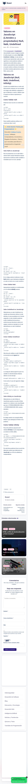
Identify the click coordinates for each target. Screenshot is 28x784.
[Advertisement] (14, 213)
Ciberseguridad (9, 693)
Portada (3, 8)
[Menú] (25, 3)
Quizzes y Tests (10, 721)
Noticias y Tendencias (11, 717)
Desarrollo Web (9, 709)
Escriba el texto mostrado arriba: (12, 642)
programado (10, 51)
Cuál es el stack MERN (10, 552)
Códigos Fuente (16, 132)
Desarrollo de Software (12, 697)
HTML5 (5, 528)
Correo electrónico (8, 618)
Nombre (6, 611)
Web (5, 625)
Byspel (7, 497)
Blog (5, 549)
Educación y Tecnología (12, 705)
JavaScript (7, 28)
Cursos (7, 134)
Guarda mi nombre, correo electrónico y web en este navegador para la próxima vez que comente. (14, 633)
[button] (9, 499)
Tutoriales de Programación (13, 725)
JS (10, 489)
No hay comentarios (15, 47)
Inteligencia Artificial (11, 713)
